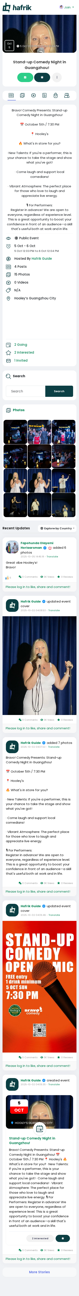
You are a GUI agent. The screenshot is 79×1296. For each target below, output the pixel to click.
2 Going (20, 344)
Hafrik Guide (42, 258)
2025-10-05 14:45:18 (32, 556)
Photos (19, 410)
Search (59, 391)
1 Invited (21, 360)
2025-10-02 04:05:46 (33, 915)
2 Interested (24, 352)
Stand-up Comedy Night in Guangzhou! (32, 1140)
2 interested (40, 1238)
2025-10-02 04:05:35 (33, 1084)
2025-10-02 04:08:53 (33, 610)
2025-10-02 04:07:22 (33, 747)
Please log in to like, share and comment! (38, 587)
